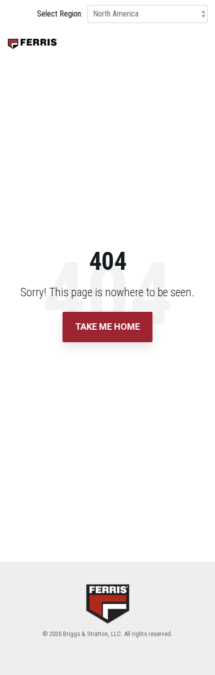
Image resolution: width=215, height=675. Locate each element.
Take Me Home (107, 326)
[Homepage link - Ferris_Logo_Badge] (108, 618)
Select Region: (59, 13)
